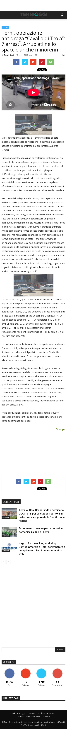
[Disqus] (33, 608)
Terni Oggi (9, 55)
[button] (62, 15)
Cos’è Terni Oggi (17, 713)
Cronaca (5, 27)
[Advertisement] (33, 5)
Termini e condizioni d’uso (29, 716)
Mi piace (9, 669)
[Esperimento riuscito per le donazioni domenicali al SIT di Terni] (9, 532)
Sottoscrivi (57, 669)
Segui (25, 669)
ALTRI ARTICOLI (11, 502)
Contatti (31, 713)
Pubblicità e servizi (46, 713)
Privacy (46, 716)
